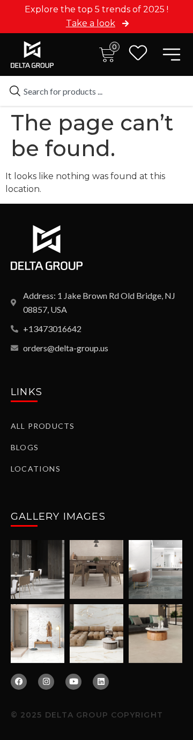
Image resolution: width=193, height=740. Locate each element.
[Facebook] (19, 682)
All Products (43, 425)
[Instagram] (46, 682)
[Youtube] (73, 682)
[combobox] (96, 91)
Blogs (25, 447)
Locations (36, 468)
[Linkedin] (101, 682)
